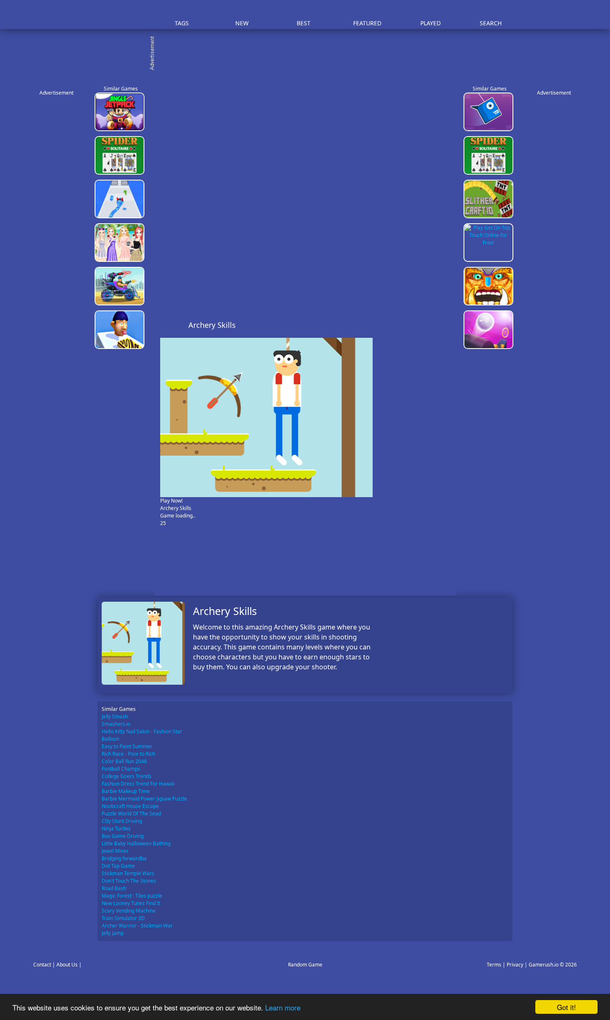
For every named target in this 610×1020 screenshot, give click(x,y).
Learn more (282, 1007)
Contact (42, 964)
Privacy (515, 964)
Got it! (566, 1007)
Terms (494, 964)
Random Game (305, 964)
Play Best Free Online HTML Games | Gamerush (120, 15)
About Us (67, 964)
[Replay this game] (445, 325)
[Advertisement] (309, 54)
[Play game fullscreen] (432, 325)
